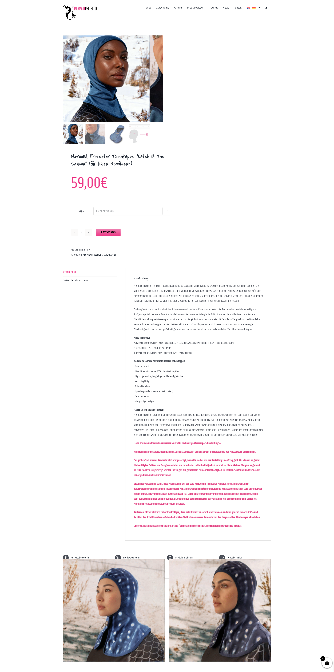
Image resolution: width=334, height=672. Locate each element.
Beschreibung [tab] (69, 272)
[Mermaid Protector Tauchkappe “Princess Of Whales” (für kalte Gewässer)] (114, 610)
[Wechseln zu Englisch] (248, 7)
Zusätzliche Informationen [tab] (75, 280)
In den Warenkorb (108, 232)
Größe (81, 211)
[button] (266, 7)
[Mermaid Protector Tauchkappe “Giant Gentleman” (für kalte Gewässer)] (220, 610)
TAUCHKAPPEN (110, 255)
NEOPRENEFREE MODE (92, 255)
